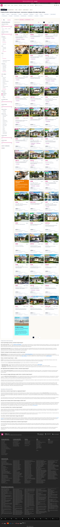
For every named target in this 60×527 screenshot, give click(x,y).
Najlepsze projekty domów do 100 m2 (17, 491)
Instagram (50, 518)
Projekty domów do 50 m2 (28, 466)
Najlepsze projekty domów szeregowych (41, 498)
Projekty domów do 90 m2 (28, 464)
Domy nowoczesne (3, 466)
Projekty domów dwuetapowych (40, 460)
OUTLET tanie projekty (4, 460)
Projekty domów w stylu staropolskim (40, 479)
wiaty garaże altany (11, 9)
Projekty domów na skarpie (16, 475)
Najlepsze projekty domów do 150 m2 (17, 492)
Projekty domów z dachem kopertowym (41, 471)
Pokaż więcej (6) (4, 89)
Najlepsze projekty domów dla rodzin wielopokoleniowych (29, 493)
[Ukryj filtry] (11, 19)
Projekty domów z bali (15, 470)
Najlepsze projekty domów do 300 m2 (17, 494)
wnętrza (20, 9)
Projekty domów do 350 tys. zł (51, 475)
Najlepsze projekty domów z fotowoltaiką (41, 511)
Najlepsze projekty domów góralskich (17, 500)
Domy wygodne (3, 482)
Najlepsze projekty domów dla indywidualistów (5, 502)
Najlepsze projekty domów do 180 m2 (29, 501)
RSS (3, 518)
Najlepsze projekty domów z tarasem (17, 511)
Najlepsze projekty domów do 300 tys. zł (18, 498)
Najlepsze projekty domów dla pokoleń (6, 506)
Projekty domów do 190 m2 (28, 468)
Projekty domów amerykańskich (17, 468)
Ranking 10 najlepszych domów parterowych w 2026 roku (5, 491)
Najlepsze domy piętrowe (4, 492)
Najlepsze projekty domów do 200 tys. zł (18, 496)
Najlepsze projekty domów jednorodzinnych (6, 512)
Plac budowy (31, 5)
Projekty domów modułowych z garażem (53, 478)
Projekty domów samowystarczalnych (40, 480)
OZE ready (20, 14)
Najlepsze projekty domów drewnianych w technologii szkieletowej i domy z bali (6, 495)
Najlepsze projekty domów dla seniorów (29, 494)
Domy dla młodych (3, 451)
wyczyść (33, 19)
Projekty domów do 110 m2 (28, 470)
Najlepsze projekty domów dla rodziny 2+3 (30, 490)
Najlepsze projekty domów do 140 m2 (29, 503)
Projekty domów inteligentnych (16, 479)
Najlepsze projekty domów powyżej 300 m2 (18, 495)
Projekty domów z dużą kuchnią (52, 471)
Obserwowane (46, 14)
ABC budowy (20, 5)
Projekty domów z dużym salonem (52, 472)
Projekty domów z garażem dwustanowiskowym (28, 482)
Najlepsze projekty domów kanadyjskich (18, 499)
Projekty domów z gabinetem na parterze (41, 461)
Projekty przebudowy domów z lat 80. (52, 462)
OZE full (41, 14)
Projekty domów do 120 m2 (16, 461)
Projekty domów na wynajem (39, 481)
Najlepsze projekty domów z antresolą (17, 501)
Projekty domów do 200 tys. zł (16, 466)
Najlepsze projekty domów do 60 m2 (29, 497)
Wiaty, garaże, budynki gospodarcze (40, 468)
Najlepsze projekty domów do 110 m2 (29, 500)
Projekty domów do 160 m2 (28, 473)
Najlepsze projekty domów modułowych (41, 508)
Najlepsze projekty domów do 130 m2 (29, 502)
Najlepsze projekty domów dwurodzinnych (53, 506)
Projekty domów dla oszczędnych (5, 472)
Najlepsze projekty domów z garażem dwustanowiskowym (40, 489)
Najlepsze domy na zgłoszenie (5, 488)
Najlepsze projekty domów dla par (5, 505)
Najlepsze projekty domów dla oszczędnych (6, 503)
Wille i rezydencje (38, 467)
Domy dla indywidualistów (4, 453)
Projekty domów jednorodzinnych (5, 479)
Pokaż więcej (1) (4, 51)
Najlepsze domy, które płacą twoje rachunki (18, 488)
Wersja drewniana (53, 14)
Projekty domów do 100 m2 (16, 460)
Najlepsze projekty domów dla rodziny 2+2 (30, 489)
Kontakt (37, 450)
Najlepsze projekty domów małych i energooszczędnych (52, 499)
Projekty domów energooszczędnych (17, 473)
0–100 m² (3, 28)
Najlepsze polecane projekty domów (29, 508)
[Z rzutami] (45, 22)
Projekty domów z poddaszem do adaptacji (53, 465)
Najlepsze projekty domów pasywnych (17, 502)
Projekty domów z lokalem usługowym (41, 475)
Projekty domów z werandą (51, 461)
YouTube (9, 518)
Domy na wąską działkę (4, 469)
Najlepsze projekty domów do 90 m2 (29, 495)
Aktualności (16, 5)
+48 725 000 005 (57, 434)
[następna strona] (40, 337)
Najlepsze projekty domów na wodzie (29, 504)
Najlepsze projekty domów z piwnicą (17, 510)
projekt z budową (26, 9)
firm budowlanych (35, 405)
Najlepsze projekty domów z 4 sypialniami (41, 506)
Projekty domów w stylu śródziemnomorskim (39, 478)
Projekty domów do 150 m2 (16, 462)
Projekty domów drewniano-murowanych (53, 460)
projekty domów (4, 9)
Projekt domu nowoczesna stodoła (29, 475)
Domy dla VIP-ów (3, 452)
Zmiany (12, 5)
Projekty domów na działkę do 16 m (52, 477)
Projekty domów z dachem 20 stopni (40, 472)
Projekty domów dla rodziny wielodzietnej (30, 461)
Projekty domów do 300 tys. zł (16, 467)
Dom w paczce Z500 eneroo (4, 467)
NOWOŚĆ (3, 14)
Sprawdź (35, 1)
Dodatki (9, 5)
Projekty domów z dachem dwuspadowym (30, 478)
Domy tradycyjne (3, 470)
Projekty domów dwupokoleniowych (40, 462)
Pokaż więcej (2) (4, 58)
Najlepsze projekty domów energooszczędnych (16, 503)
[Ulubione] (55, 5)
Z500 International (27, 445)
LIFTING (37, 14)
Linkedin (44, 518)
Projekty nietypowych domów (51, 464)
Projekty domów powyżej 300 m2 (17, 464)
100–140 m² (6, 28)
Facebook (20, 518)
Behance (38, 518)
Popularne (23, 39)
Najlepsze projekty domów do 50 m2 (29, 496)
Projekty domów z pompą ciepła (40, 464)
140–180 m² (9, 28)
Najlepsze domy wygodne (16, 489)
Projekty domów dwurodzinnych (52, 468)
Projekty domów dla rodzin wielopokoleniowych (28, 462)
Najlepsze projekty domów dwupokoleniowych (39, 493)
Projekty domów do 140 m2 (28, 472)
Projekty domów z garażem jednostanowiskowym (28, 481)
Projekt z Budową (14, 14)
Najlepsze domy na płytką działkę (40, 499)
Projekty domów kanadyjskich (16, 469)
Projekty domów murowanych (51, 467)
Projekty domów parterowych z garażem (41, 474)
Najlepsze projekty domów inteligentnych (18, 512)
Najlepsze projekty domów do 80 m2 (17, 490)
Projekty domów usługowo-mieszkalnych (18, 476)
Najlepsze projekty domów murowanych (53, 505)
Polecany (8, 14)
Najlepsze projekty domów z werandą (52, 496)
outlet (31, 9)
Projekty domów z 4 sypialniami (40, 473)
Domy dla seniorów (3, 450)
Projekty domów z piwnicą (16, 477)
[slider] (11, 26)
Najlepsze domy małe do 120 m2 (5, 489)
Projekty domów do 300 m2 (16, 463)
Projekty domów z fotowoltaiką (40, 476)
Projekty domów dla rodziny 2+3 (28, 460)
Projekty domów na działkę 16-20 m (5, 480)
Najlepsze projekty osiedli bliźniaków (5, 500)
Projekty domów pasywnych (16, 472)
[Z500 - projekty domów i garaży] (2, 5)
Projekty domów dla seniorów (28, 463)
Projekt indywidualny (38, 469)
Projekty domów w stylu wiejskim (40, 477)
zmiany (16, 9)
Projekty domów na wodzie (28, 474)
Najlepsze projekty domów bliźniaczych (41, 497)
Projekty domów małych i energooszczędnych (51, 463)
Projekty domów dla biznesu (4, 477)
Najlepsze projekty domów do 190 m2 (29, 499)
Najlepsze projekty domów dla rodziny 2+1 (30, 488)
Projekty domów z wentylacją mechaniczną (41, 463)
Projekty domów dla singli (16, 480)
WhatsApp (57, 518)
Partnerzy (24, 5)
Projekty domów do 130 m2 (28, 471)
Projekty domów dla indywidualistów (5, 471)
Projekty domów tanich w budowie (17, 474)
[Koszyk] (57, 5)
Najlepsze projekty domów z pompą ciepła (41, 496)
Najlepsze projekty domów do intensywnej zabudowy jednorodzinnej (53, 507)
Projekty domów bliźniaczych (39, 465)
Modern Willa (31, 14)
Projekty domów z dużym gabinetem (52, 474)
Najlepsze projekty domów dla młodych (52, 494)
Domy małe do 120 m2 (4, 462)
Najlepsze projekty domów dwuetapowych (41, 490)
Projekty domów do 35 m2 (28, 465)
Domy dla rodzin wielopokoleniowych (5, 448)
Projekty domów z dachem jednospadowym (53, 466)
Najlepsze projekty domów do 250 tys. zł (18, 497)
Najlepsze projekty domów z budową (52, 504)
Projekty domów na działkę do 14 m (52, 473)
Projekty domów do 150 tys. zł (16, 465)
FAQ (36, 448)
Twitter (32, 518)
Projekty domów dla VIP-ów (4, 476)
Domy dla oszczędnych (4, 454)
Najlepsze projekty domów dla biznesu (6, 508)
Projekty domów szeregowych (40, 466)
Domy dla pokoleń (3, 449)
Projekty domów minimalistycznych (40, 482)
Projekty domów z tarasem (16, 478)
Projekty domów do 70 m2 (28, 469)
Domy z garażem (3, 468)
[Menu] (58, 5)
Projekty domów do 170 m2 (28, 467)
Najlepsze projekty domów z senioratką (41, 494)
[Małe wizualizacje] (44, 22)
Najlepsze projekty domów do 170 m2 (29, 498)
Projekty (5, 5)
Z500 (28, 5)
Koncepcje (26, 479)
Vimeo (14, 518)
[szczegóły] (47, 22)
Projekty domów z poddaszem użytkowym (6, 463)
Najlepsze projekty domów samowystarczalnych (51, 491)
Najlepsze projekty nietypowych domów (53, 500)
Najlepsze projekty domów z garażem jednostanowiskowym (29, 514)
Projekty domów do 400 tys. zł (51, 476)
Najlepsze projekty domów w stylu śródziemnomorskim (40, 513)
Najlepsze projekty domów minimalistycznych (51, 493)
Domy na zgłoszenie (3, 461)
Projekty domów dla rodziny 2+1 (17, 482)
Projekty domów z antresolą (16, 471)
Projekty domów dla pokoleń (4, 475)
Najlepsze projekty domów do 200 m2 (17, 493)
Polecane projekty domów (28, 477)
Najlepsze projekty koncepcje (28, 512)
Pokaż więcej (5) (4, 42)
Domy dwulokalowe (3, 481)
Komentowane (26, 14)
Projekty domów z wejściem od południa (41, 470)
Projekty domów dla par (16, 481)
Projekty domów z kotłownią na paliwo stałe (6, 478)
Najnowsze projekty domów (28, 476)
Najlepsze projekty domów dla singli (17, 513)
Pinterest (26, 518)
